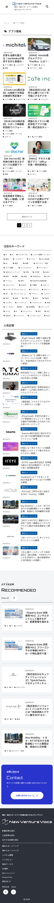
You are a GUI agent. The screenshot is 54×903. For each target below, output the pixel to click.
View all (5, 597)
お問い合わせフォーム (25, 795)
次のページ (27, 216)
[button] (48, 200)
